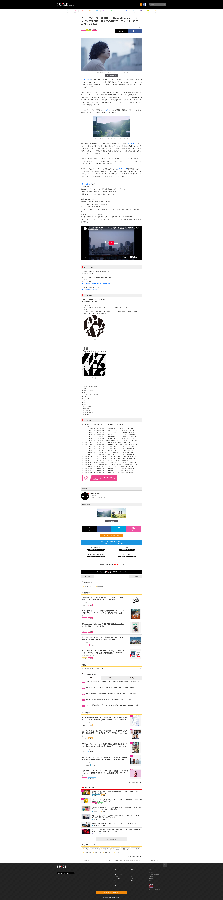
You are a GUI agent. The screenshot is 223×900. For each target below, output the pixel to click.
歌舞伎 (86, 849)
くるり (117, 852)
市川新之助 (106, 849)
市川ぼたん (116, 849)
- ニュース (133, 872)
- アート (115, 880)
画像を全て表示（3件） (112, 75)
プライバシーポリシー (154, 880)
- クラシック (116, 876)
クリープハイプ (86, 80)
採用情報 (151, 876)
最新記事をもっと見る (134, 782)
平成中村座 (98, 852)
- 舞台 (114, 872)
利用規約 (151, 878)
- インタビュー (134, 874)
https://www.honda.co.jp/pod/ (90, 289)
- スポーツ (115, 883)
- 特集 (132, 880)
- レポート (133, 876)
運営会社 (151, 869)
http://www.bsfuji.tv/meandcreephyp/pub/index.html (96, 283)
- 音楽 (114, 869)
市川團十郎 (95, 849)
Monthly (132, 678)
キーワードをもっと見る (133, 856)
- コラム (132, 878)
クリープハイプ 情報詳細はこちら (102, 478)
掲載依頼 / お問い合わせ (154, 874)
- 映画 (114, 885)
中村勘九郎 (136, 849)
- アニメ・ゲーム (117, 878)
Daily (91, 678)
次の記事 (135, 577)
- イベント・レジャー (118, 874)
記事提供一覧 (152, 872)
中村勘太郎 (88, 852)
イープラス (84, 860)
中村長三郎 (108, 852)
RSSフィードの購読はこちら (112, 535)
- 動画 (132, 869)
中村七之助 (126, 849)
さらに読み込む (111, 839)
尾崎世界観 (131, 143)
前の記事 (87, 577)
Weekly (111, 678)
